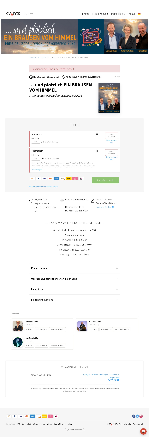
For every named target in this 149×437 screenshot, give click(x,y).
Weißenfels (80, 210)
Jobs (43, 424)
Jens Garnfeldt (31, 338)
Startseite (32, 57)
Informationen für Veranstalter (59, 424)
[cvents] (13, 13)
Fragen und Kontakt (42, 299)
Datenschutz (27, 424)
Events (43, 57)
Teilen (118, 77)
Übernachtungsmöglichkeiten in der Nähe (54, 278)
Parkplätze (37, 289)
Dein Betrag (35, 138)
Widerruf (36, 424)
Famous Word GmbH (41, 375)
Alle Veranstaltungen (57, 329)
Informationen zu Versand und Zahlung (43, 186)
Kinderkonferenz (40, 268)
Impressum (10, 424)
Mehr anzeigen (37, 169)
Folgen (30, 329)
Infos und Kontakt (104, 207)
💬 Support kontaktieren (74, 430)
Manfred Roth (95, 322)
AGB (18, 424)
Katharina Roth (31, 322)
